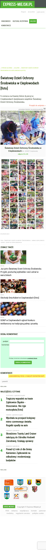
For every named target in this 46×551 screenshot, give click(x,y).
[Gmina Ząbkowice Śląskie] (18, 485)
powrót (5, 381)
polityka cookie (38, 513)
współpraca (24, 511)
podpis (5, 341)
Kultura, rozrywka (20, 21)
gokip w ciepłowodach (14, 242)
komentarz (5, 345)
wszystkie (31, 12)
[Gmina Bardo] (27, 485)
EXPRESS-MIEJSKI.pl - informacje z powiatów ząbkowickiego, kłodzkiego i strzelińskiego (17, 4)
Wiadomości (6, 21)
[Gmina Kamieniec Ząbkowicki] (5, 492)
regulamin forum (32, 358)
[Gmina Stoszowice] (19, 492)
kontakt (34, 511)
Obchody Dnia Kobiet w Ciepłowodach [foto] (19, 297)
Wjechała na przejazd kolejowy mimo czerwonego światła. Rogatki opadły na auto (20, 421)
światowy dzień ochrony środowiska (17, 240)
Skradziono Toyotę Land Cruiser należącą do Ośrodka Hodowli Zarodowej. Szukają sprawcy (21, 437)
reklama (14, 511)
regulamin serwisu (23, 513)
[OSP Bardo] (24, 498)
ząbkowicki (41, 12)
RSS (7, 511)
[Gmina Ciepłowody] (36, 485)
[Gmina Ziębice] (4, 498)
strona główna (6, 68)
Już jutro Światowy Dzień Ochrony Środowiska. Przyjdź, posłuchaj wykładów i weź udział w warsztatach (21, 271)
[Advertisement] (23, 46)
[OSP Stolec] (14, 498)
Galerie (33, 21)
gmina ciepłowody (38, 240)
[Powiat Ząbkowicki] (7, 485)
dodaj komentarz (23, 362)
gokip (3, 242)
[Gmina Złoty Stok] (32, 492)
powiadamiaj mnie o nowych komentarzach (26, 376)
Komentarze (6, 26)
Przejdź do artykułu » (37, 105)
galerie (17, 68)
